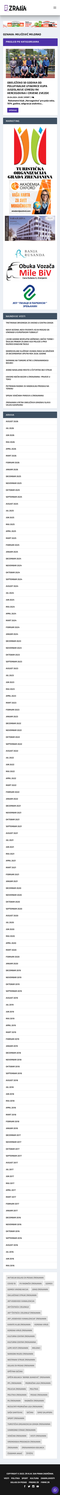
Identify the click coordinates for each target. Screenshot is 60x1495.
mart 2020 (11, 950)
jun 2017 (10, 1176)
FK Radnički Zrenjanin (31, 1283)
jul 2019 (10, 1004)
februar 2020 (13, 956)
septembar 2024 (14, 579)
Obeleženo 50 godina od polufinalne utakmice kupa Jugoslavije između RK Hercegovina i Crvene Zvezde (28, 87)
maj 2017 (10, 1183)
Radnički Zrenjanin (34, 1400)
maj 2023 (10, 689)
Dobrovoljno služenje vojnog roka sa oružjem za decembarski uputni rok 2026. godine (30, 352)
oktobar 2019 (13, 984)
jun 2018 (10, 1094)
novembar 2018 (13, 1059)
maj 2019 (10, 1018)
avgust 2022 (12, 751)
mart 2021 (11, 867)
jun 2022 (10, 764)
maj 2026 (10, 442)
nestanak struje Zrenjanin (21, 1359)
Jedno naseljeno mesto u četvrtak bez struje (29, 370)
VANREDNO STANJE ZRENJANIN (21, 1430)
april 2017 (11, 1190)
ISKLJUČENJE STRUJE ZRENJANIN (22, 1295)
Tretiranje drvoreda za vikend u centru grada (29, 323)
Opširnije (13, 110)
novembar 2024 (14, 565)
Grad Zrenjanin (40, 1289)
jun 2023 (10, 682)
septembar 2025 (14, 497)
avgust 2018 (12, 1080)
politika (34, 1389)
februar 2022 (12, 792)
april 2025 (11, 531)
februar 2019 (12, 1039)
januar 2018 (12, 1128)
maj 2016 (10, 1265)
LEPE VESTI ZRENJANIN (18, 1348)
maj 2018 (10, 1101)
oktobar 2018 (13, 1066)
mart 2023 (11, 702)
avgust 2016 (12, 1245)
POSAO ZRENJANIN (38, 1395)
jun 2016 (10, 1258)
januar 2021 (12, 881)
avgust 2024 (12, 586)
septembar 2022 (14, 744)
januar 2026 (12, 469)
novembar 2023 (14, 648)
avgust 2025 (12, 504)
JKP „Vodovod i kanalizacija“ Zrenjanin (27, 1318)
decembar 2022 (13, 723)
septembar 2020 (14, 908)
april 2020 (11, 943)
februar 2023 (12, 709)
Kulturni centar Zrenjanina (22, 1342)
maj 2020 (10, 936)
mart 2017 (11, 1197)
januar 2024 (12, 634)
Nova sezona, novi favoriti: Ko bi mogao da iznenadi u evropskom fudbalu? (27, 330)
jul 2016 (10, 1252)
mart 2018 (11, 1114)
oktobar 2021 (13, 819)
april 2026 (11, 449)
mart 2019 (11, 1032)
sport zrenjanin (16, 1418)
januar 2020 (12, 963)
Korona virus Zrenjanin (20, 1330)
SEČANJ (30, 1412)
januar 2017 (12, 1210)
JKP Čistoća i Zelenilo (18, 1307)
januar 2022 (12, 799)
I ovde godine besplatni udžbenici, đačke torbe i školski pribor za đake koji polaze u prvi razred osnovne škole (30, 341)
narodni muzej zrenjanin (20, 1354)
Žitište (29, 1453)
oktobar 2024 (13, 572)
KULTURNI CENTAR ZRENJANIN (21, 1336)
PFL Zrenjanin (14, 1383)
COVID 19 (11, 1283)
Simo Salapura (44, 1412)
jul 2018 (10, 1087)
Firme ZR (45, 1482)
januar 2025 (12, 552)
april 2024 (11, 613)
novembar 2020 (14, 895)
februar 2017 (12, 1203)
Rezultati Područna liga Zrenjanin (25, 1406)
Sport (27, 97)
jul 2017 (9, 1169)
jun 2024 (10, 600)
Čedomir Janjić (15, 1453)
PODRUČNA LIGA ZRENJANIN (38, 1383)
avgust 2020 (12, 915)
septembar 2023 (14, 661)
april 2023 (11, 696)
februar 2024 (13, 627)
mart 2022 (11, 785)
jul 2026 (10, 428)
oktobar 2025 (13, 490)
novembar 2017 (13, 1142)
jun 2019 (10, 1011)
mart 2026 (11, 455)
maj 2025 (10, 524)
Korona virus (41, 1324)
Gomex (49, 1283)
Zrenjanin (13, 1447)
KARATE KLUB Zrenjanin (19, 1324)
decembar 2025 (13, 476)
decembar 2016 (13, 1217)
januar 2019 (12, 1046)
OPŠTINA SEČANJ (15, 1371)
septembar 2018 (14, 1073)
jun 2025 (10, 517)
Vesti (6, 1478)
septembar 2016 (14, 1238)
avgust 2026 (12, 421)
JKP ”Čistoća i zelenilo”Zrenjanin (24, 1313)
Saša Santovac (15, 1412)
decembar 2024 (13, 558)
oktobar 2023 (13, 654)
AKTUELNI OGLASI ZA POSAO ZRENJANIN (26, 1277)
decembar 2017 (13, 1135)
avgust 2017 (12, 1162)
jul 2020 (10, 922)
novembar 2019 (13, 977)
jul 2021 (10, 840)
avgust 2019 (12, 998)
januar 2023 (12, 716)
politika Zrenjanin (17, 1395)
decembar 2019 (13, 970)
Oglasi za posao (18, 1482)
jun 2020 (10, 929)
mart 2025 (11, 538)
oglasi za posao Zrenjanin (21, 1365)
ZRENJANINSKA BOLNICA (33, 1447)
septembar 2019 (14, 991)
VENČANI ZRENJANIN (17, 1436)
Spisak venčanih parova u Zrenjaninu (25, 395)
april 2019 (11, 1025)
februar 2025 (12, 545)
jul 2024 (10, 593)
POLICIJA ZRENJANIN (17, 1389)
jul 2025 (10, 510)
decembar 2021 (13, 806)
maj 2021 (10, 854)
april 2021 (11, 860)
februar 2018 (12, 1121)
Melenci (36, 1348)
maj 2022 (10, 771)
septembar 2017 (14, 1156)
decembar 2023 (13, 641)
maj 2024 (10, 607)
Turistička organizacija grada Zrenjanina (29, 1424)
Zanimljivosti (48, 1478)
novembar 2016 (13, 1224)
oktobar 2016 (13, 1231)
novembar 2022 (14, 730)
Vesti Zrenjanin (38, 1436)
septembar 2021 (14, 826)
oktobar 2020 (13, 902)
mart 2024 (11, 620)
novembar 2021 (13, 812)
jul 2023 (10, 675)
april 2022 (11, 778)
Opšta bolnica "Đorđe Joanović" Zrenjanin (29, 1377)
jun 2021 (10, 847)
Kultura (34, 1478)
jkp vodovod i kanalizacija (21, 1301)
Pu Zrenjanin (14, 1400)
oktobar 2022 (13, 737)
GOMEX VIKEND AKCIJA (18, 1289)
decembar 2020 (13, 888)
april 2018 (11, 1107)
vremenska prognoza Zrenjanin (24, 1441)
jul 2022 (10, 757)
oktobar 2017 (12, 1149)
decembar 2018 (13, 1053)
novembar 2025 (14, 483)
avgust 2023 (12, 668)
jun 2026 (10, 435)
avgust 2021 (12, 833)
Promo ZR (34, 1482)
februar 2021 (12, 874)
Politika (15, 1478)
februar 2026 (12, 462)
